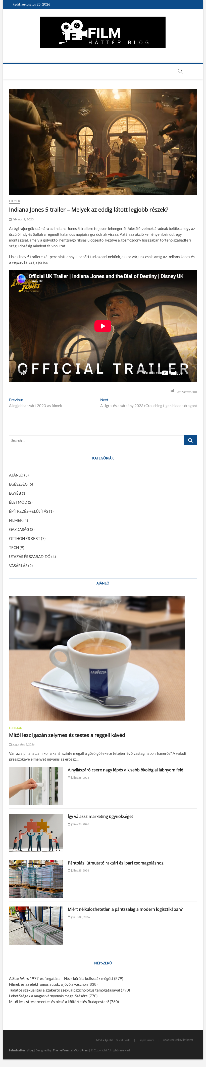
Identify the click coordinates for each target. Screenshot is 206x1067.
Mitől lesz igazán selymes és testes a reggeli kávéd (67, 735)
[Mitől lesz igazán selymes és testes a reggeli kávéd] (103, 658)
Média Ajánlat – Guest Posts (113, 1040)
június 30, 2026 (80, 917)
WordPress (81, 1050)
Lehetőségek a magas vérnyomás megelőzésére (48, 996)
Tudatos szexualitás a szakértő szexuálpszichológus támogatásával (64, 990)
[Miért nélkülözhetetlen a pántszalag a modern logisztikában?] (36, 925)
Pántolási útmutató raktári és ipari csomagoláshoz (116, 863)
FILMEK (14, 201)
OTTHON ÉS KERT (24, 538)
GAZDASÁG (19, 529)
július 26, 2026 (80, 824)
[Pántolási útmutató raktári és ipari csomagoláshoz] (36, 879)
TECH (14, 547)
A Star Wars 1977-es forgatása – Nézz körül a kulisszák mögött (61, 978)
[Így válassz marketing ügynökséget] (36, 833)
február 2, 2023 (23, 219)
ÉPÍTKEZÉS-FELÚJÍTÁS (28, 511)
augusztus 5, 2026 (23, 744)
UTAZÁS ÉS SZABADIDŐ (29, 556)
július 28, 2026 (80, 777)
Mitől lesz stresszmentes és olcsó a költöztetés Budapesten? (59, 1001)
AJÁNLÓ (16, 475)
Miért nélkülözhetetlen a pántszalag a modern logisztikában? (125, 909)
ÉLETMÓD (18, 502)
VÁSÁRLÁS (18, 565)
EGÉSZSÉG (18, 484)
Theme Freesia (62, 1050)
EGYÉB (15, 493)
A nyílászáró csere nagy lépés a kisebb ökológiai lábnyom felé (125, 770)
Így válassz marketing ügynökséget (100, 816)
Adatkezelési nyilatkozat (178, 1039)
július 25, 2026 (80, 870)
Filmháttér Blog (21, 1050)
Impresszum (146, 1040)
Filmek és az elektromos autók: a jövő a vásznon (48, 984)
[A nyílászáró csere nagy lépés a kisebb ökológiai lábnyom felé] (36, 786)
